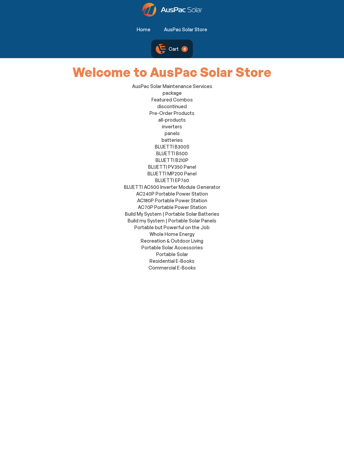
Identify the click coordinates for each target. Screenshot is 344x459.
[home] (172, 9)
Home (143, 29)
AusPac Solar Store (185, 29)
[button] (172, 49)
